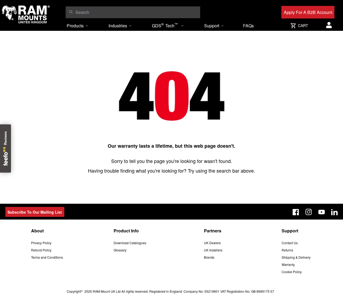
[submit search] (70, 11)
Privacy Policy (41, 242)
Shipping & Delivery (296, 257)
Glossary (120, 250)
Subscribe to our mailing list (35, 212)
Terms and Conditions (47, 257)
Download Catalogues (130, 242)
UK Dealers (212, 242)
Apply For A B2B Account (308, 12)
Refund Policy (41, 250)
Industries (118, 26)
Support (211, 26)
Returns (287, 250)
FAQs (248, 26)
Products (75, 26)
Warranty (288, 264)
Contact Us (290, 242)
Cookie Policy (292, 271)
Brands (209, 257)
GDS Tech (165, 25)
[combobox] (136, 12)
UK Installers (213, 250)
